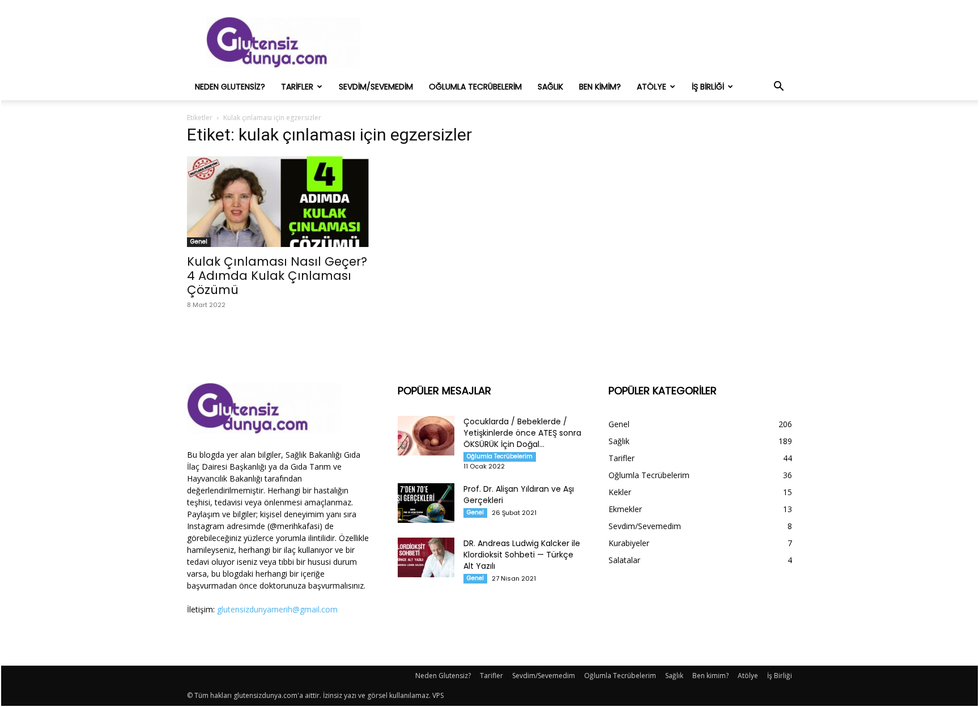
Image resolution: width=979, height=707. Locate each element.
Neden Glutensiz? (230, 86)
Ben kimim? (600, 86)
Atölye (651, 86)
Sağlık (550, 86)
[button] (778, 87)
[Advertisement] (586, 42)
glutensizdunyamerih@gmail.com (277, 609)
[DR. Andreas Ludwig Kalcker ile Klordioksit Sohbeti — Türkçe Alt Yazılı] (426, 557)
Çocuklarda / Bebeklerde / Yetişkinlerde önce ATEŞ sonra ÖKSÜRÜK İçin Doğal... (522, 433)
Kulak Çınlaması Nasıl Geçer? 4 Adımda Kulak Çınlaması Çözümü (277, 275)
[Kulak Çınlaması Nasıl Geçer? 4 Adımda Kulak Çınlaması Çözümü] (279, 201)
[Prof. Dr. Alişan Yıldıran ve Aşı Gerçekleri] (426, 503)
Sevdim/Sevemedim (376, 86)
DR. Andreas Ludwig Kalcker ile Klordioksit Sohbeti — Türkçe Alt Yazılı (521, 555)
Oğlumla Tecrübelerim (475, 86)
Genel (198, 241)
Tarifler (297, 86)
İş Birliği (708, 86)
